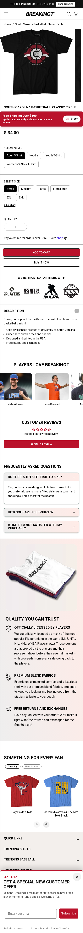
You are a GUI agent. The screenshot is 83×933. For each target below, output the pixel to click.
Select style (13, 148)
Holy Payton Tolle (22, 812)
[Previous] (37, 824)
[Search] (68, 13)
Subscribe (68, 913)
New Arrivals (32, 766)
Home (7, 24)
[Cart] (75, 13)
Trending (13, 766)
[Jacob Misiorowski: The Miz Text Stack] (61, 791)
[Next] (46, 824)
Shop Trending (65, 4)
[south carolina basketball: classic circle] (36, 62)
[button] (6, 13)
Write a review (41, 444)
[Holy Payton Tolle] (22, 791)
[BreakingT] (40, 14)
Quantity (10, 219)
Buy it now (41, 262)
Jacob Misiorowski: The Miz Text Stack (61, 814)
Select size (12, 181)
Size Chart (9, 205)
